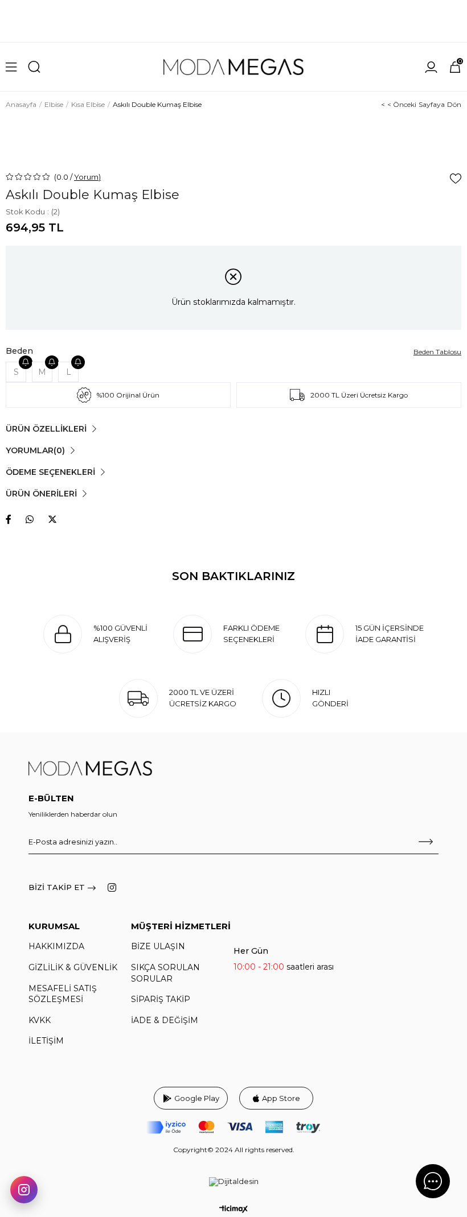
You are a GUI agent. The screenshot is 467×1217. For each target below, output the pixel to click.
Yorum (86, 177)
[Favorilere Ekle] (455, 178)
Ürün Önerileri (41, 494)
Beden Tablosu (437, 351)
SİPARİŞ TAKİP (160, 999)
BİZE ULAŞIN (158, 946)
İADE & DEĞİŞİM (164, 1020)
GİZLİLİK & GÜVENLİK (72, 967)
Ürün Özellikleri (46, 429)
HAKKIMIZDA (56, 946)
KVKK (39, 1020)
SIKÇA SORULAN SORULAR (165, 973)
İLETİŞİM (46, 1041)
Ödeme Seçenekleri (50, 472)
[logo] (90, 768)
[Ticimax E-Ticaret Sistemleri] (233, 1209)
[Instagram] (111, 887)
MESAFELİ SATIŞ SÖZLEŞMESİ (62, 994)
